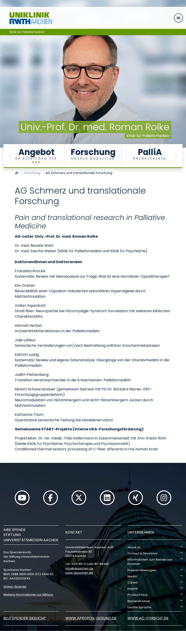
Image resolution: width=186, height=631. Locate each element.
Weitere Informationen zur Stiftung (28, 594)
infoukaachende (79, 568)
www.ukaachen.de (79, 573)
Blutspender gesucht (24, 618)
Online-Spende (14, 587)
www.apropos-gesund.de (90, 618)
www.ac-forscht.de (148, 618)
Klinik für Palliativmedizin (27, 32)
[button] (10, 156)
